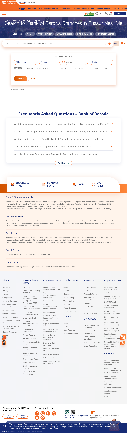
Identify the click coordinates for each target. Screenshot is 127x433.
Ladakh (98, 209)
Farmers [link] (116, 8)
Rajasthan (102, 204)
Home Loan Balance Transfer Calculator (95, 242)
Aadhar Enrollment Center (37, 68)
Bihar (45, 201)
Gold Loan (47, 221)
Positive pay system (51, 354)
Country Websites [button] (22, 416)
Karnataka (11, 204)
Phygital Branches (105, 34)
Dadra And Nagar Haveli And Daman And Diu (46, 209)
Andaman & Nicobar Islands (16, 209)
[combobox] (123, 337)
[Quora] (42, 418)
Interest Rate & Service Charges (90, 299)
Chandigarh (52, 201)
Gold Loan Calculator (92, 342)
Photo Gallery (69, 298)
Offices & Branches (9, 314)
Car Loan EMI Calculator (102, 237)
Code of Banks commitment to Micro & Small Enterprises (112, 370)
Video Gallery (69, 301)
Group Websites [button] (8, 416)
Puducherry (106, 209)
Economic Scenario (91, 294)
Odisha (87, 204)
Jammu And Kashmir (85, 209)
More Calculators (90, 346)
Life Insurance (26, 223)
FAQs (31, 266)
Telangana (21, 206)
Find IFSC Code (84, 34)
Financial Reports (30, 338)
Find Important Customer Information (51, 288)
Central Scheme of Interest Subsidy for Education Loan (111, 362)
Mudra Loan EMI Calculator (67, 242)
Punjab (93, 204)
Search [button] (19, 79)
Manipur (52, 204)
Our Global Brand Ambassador (9, 306)
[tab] (63, 197)
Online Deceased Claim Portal (111, 307)
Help (106, 397)
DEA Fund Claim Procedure (49, 344)
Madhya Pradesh (29, 204)
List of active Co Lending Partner (110, 288)
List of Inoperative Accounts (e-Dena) (111, 324)
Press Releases (70, 308)
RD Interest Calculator (41, 240)
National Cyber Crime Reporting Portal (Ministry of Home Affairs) (112, 345)
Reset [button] (33, 79)
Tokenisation (45, 254)
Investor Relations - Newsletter (30, 349)
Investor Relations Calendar (30, 354)
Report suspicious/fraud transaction (49, 295)
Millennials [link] (32, 8)
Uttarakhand (51, 206)
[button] (97, 13)
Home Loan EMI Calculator (41, 237)
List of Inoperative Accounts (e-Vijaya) (111, 329)
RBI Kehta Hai (48, 301)
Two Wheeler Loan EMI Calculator (20, 242)
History (5, 291)
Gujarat (78, 201)
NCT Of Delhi (70, 209)
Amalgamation (8, 310)
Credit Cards (80, 223)
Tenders (87, 303)
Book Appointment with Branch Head (52, 362)
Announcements (70, 311)
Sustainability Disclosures (28, 330)
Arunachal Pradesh (27, 201)
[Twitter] (54, 413)
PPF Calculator (86, 237)
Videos (47, 266)
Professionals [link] (66, 8)
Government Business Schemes (27, 225)
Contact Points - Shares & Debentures (31, 308)
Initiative (5, 294)
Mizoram (70, 204)
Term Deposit (83, 221)
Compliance (7, 298)
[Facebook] (37, 413)
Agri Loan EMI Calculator (61, 240)
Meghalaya (61, 204)
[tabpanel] (63, 205)
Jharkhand (110, 201)
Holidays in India (49, 312)
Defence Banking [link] (103, 8)
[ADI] (4, 343)
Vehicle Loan (57, 221)
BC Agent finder (64, 34)
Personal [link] (22, 2)
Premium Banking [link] (51, 8)
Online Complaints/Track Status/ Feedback (50, 306)
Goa (72, 201)
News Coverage (70, 294)
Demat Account (95, 221)
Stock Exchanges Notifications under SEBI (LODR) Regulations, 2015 (30, 299)
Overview (6, 287)
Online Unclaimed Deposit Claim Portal (112, 312)
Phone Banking (108, 223)
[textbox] (52, 43)
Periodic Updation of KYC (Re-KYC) (112, 297)
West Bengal (62, 206)
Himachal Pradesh (97, 201)
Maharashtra (43, 204)
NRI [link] (40, 8)
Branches (16, 20)
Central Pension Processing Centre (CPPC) (50, 318)
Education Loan (35, 221)
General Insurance (40, 223)
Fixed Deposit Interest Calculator (66, 237)
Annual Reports (29, 335)
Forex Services (60, 68)
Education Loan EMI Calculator (19, 240)
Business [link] (31, 2)
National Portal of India (113, 388)
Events (66, 291)
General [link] (22, 8)
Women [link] (77, 8)
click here (47, 426)
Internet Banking (12, 254)
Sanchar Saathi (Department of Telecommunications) (112, 336)
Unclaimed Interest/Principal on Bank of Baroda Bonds (31, 323)
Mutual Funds (108, 221)
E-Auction (87, 291)
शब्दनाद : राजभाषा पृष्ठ (91, 314)
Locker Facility (77, 68)
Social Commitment (10, 317)
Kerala (18, 204)
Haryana (85, 201)
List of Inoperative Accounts (111, 318)
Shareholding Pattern (31, 359)
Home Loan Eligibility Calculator (84, 240)
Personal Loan (11, 221)
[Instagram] (42, 413)
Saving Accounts (70, 221)
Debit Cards (69, 223)
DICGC (72, 418)
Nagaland (79, 204)
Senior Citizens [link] (88, 8)
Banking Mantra (22, 266)
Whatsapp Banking (93, 223)
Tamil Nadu (11, 206)
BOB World (55, 266)
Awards (66, 287)
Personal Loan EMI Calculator (17, 237)
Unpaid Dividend (29, 318)
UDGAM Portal (110, 302)
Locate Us (39, 266)
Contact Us (10, 266)
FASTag (10, 225)
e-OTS (106, 293)
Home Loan (23, 221)
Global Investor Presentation (29, 373)
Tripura (29, 206)
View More (61, 163)
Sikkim (109, 204)
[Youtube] (37, 418)
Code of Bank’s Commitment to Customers (49, 337)
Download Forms (68, 266)
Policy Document (29, 362)
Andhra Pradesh (12, 201)
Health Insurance (56, 223)
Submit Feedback (50, 358)
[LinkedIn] (48, 413)
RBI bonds (93, 68)
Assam (38, 201)
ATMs (29, 34)
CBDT (106, 68)
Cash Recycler (45, 34)
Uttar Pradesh (39, 206)
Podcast (67, 305)
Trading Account (13, 223)
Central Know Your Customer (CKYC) (50, 330)
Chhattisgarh (27, 20)
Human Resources (9, 332)
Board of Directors (9, 301)
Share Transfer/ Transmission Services (31, 313)
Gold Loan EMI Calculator (45, 242)
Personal (7, 20)
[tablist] (63, 230)
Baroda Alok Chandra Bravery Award (10, 327)
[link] (89, 13)
